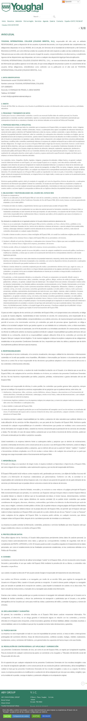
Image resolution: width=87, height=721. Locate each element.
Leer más (7, 716)
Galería (52, 21)
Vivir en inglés (28, 21)
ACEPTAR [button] (36, 716)
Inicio (4, 21)
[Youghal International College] (22, 7)
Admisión (18, 21)
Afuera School (5, 703)
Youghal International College (10, 706)
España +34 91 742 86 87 (74, 21)
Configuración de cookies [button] (21, 716)
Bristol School (5, 700)
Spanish (68, 1)
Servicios (38, 21)
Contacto (59, 21)
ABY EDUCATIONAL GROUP (10, 697)
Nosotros (10, 21)
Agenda (45, 21)
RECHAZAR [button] (46, 716)
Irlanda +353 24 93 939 (10, 25)
